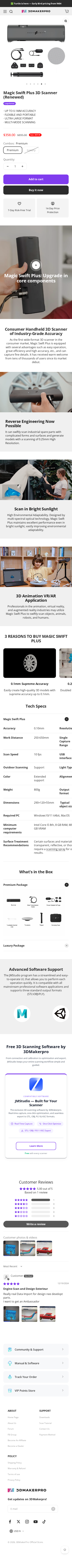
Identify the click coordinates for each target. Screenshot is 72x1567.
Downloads (44, 1417)
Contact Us (44, 1429)
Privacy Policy (14, 1480)
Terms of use (14, 1474)
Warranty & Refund (16, 1468)
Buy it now (36, 190)
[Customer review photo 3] (48, 1314)
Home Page (13, 1417)
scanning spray (55, 849)
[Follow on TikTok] (44, 1521)
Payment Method (47, 1434)
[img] (11, 1284)
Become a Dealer (16, 1446)
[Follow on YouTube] (35, 1521)
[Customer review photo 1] (11, 1314)
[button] (21, 1200)
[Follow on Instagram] (27, 1521)
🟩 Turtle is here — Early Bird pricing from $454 (36, 3)
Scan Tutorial (45, 1423)
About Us (12, 1423)
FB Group (12, 1434)
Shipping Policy (15, 1462)
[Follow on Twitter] (18, 1521)
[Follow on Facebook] (10, 1521)
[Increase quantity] (22, 166)
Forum (11, 1429)
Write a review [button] (36, 1224)
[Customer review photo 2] (29, 1314)
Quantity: (9, 159)
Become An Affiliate (17, 1440)
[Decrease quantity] (8, 166)
